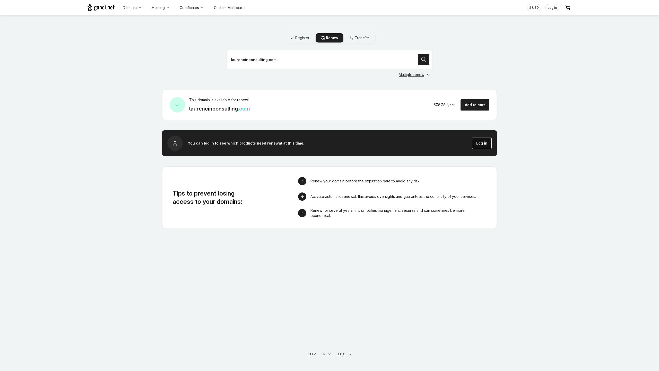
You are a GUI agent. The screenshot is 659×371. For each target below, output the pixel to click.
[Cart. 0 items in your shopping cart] (568, 7)
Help (312, 354)
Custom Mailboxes (229, 7)
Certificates (189, 7)
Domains (130, 7)
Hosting (158, 7)
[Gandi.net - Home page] (101, 7)
